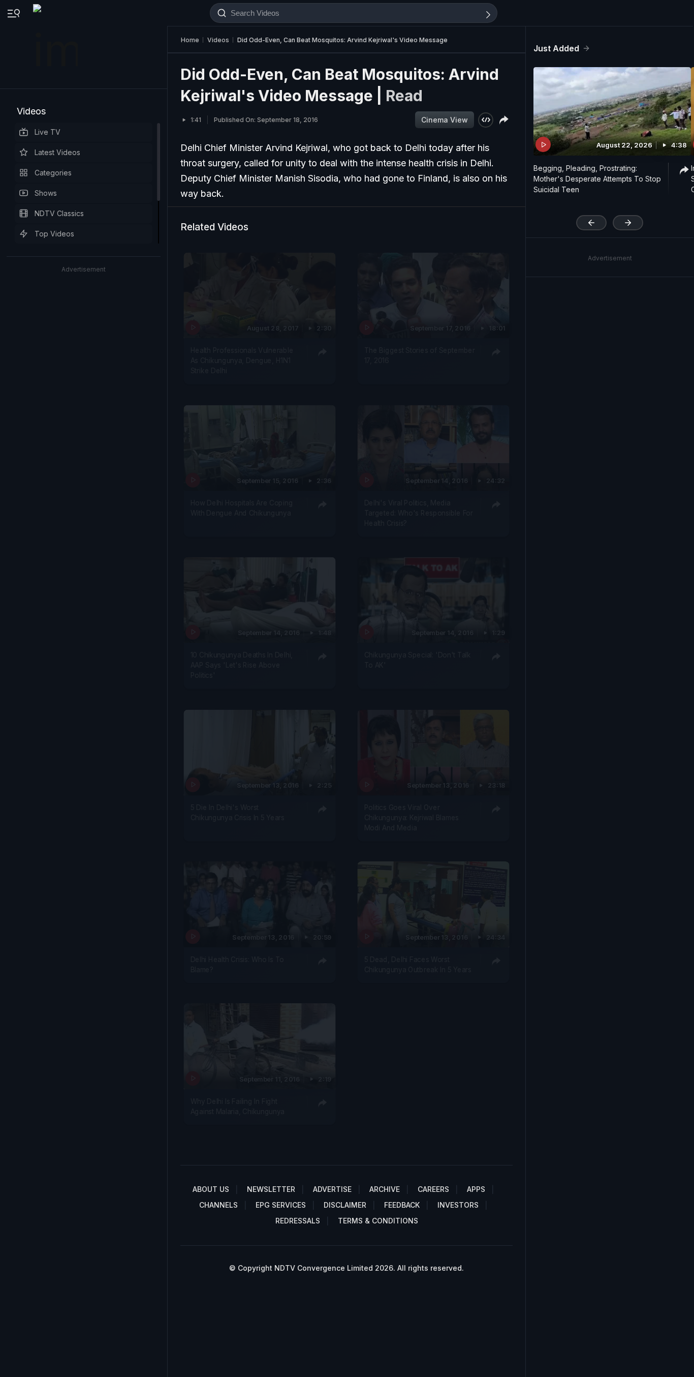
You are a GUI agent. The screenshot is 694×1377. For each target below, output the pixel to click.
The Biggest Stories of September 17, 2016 (419, 355)
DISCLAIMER (345, 1205)
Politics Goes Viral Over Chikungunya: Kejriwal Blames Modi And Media (411, 817)
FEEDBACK (402, 1205)
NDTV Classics (59, 213)
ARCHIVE (384, 1189)
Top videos (54, 233)
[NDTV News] (56, 44)
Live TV (47, 132)
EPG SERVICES (281, 1205)
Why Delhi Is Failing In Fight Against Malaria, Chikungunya (238, 1105)
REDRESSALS (297, 1220)
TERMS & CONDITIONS (378, 1220)
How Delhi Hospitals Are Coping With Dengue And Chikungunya (242, 507)
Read (404, 95)
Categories (53, 172)
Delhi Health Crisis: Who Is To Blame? (237, 964)
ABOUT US (211, 1189)
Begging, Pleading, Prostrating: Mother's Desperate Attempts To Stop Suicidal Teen (597, 179)
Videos (31, 111)
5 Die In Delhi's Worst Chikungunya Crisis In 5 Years (238, 812)
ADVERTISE (332, 1189)
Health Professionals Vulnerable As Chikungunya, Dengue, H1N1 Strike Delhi (242, 360)
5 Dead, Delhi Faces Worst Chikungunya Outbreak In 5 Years (417, 964)
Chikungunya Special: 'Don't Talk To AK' (417, 659)
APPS (476, 1189)
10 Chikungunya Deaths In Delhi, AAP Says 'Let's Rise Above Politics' (242, 664)
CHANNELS (218, 1205)
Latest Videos (57, 152)
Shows (46, 193)
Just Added (556, 48)
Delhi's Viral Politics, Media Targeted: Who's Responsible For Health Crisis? (418, 512)
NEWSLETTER (271, 1189)
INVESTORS (458, 1205)
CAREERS (433, 1189)
